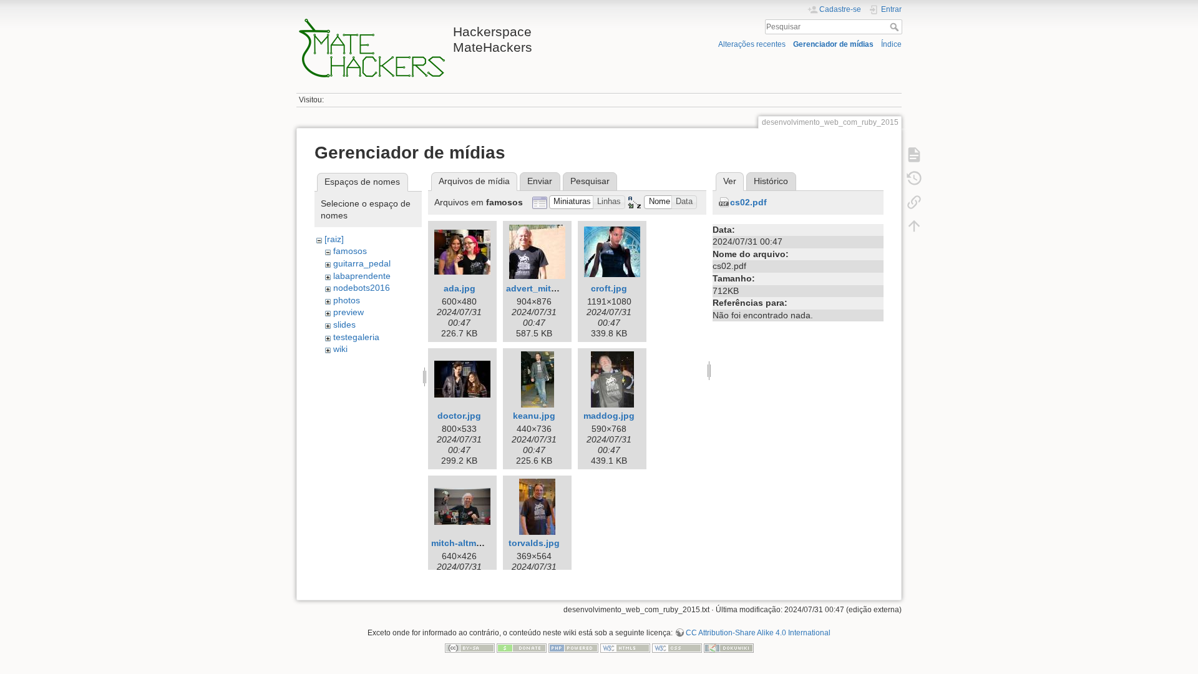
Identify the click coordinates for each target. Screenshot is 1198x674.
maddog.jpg (609, 416)
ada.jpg (459, 288)
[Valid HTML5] (625, 647)
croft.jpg (609, 288)
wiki (340, 349)
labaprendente (362, 276)
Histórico (771, 181)
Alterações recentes (752, 44)
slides (344, 325)
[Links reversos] (914, 202)
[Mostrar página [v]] (914, 155)
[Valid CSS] (677, 647)
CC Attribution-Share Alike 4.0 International (758, 632)
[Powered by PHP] (573, 647)
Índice (891, 44)
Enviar (539, 181)
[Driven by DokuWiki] (729, 647)
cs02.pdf (748, 202)
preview (348, 312)
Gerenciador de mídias (833, 44)
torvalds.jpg (534, 543)
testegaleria (356, 337)
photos (346, 300)
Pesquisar (896, 26)
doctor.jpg (459, 416)
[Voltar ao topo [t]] (914, 226)
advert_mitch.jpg (542, 288)
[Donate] (522, 647)
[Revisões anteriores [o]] (914, 178)
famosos (350, 251)
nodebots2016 (361, 288)
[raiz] (334, 239)
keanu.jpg (534, 416)
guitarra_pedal (362, 263)
